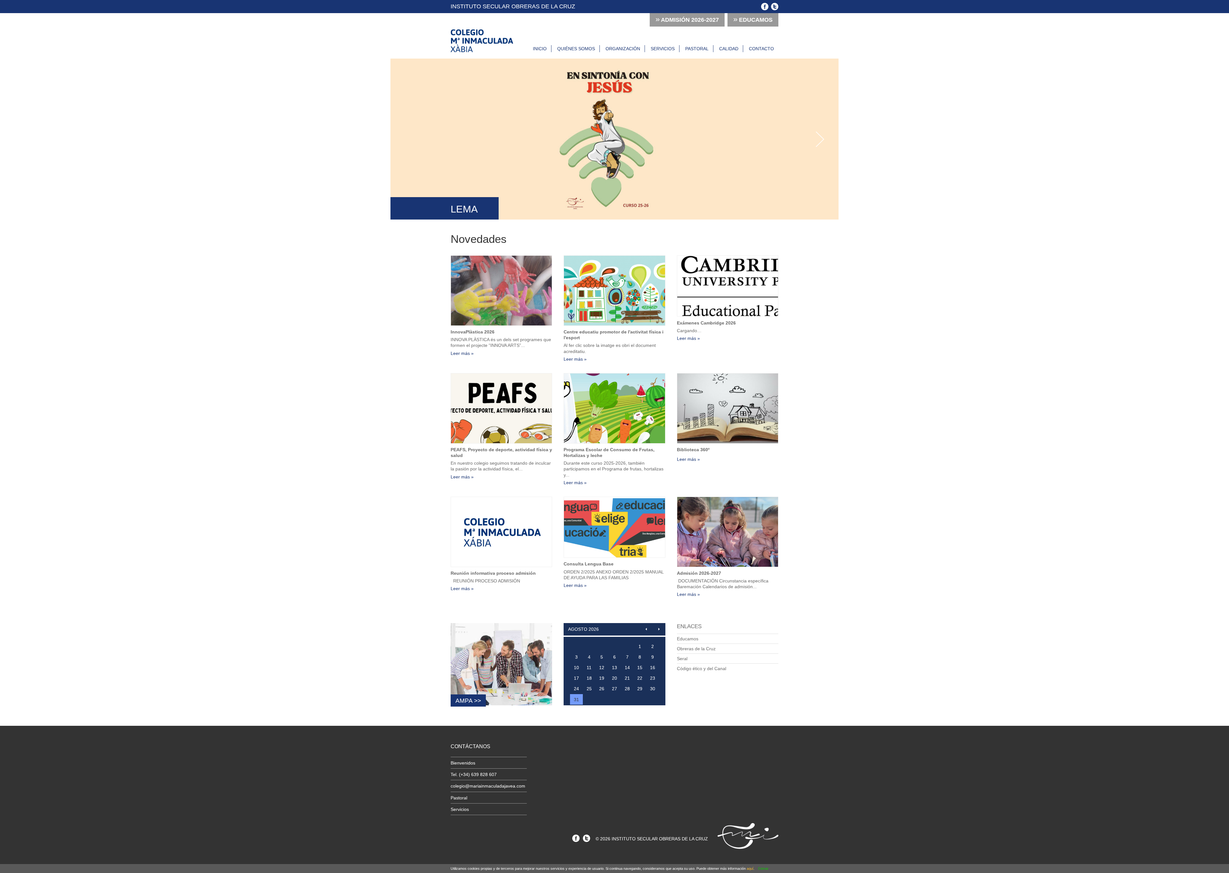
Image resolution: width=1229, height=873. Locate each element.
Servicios (663, 48)
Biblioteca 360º (693, 449)
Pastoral (697, 48)
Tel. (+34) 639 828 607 (474, 774)
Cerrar (763, 868)
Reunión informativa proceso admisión (493, 573)
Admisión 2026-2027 (699, 573)
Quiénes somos (576, 48)
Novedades (479, 239)
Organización (623, 48)
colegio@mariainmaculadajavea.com (488, 786)
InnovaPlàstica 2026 (472, 331)
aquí (750, 868)
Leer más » (462, 353)
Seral (682, 658)
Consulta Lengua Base (589, 563)
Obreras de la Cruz (696, 648)
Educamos (753, 19)
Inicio (540, 48)
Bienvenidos (463, 762)
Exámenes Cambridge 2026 (706, 322)
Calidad (728, 48)
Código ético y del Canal (701, 668)
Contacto (761, 48)
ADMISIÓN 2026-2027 (687, 19)
